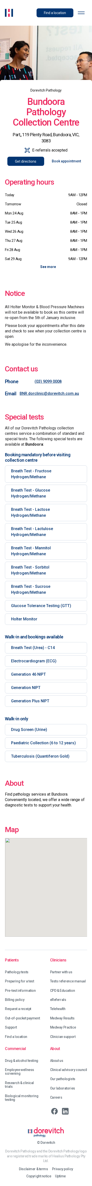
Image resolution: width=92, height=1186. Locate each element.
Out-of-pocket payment (22, 1018)
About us (56, 1061)
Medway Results (62, 1018)
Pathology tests (16, 972)
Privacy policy (62, 1169)
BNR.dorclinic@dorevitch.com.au (49, 393)
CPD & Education (62, 991)
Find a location (16, 1037)
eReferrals (58, 1000)
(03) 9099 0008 (48, 381)
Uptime (60, 1176)
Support (11, 1027)
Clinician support (63, 1037)
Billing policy (14, 1000)
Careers (56, 1097)
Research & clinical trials (19, 1085)
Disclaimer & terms (33, 1169)
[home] (9, 13)
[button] (81, 13)
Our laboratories (62, 1088)
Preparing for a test (19, 981)
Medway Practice (63, 1027)
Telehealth (58, 1009)
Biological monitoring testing (21, 1098)
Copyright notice (38, 1176)
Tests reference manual (68, 981)
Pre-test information (20, 991)
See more (48, 267)
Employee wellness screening (19, 1071)
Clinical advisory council (68, 1070)
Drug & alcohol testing (21, 1061)
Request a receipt (18, 1009)
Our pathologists (62, 1079)
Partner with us (61, 972)
